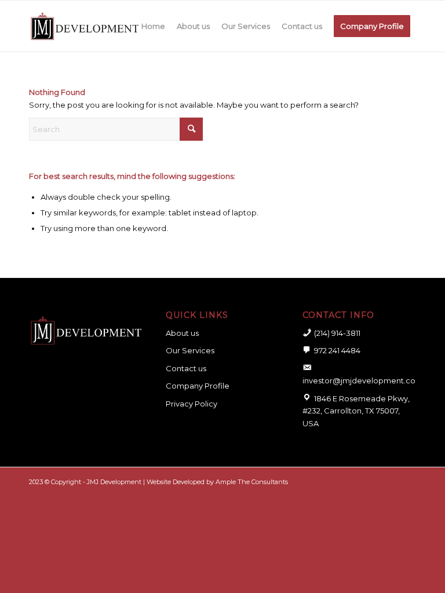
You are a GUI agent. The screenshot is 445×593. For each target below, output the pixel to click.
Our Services (190, 350)
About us (182, 333)
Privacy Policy (191, 403)
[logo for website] (84, 26)
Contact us (186, 368)
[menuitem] (153, 26)
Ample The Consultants (252, 482)
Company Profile (197, 385)
